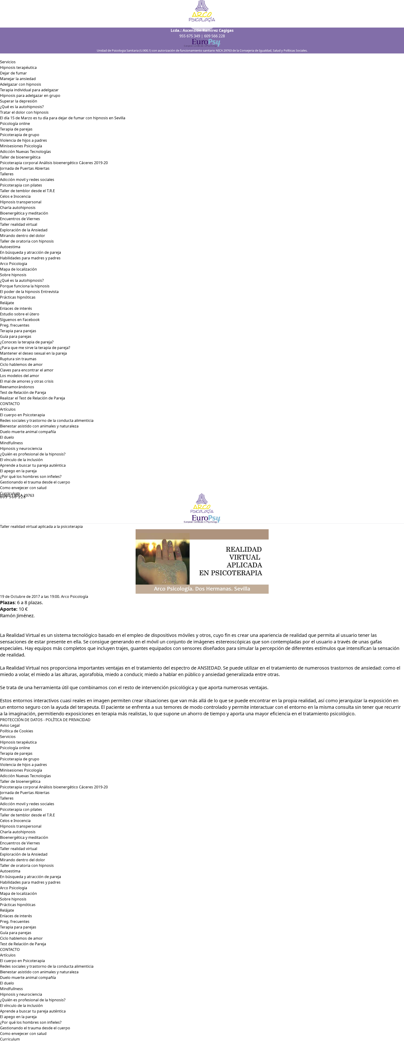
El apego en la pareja (18, 470)
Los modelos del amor (19, 375)
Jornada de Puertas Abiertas (25, 168)
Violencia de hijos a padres (23, 140)
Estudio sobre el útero (19, 314)
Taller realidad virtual (18, 224)
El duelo (7, 437)
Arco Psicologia (13, 263)
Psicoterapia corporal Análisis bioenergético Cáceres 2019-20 (54, 162)
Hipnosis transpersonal (20, 202)
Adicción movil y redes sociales (27, 179)
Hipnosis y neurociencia (21, 448)
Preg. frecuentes (14, 325)
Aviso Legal (10, 725)
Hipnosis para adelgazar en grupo (30, 95)
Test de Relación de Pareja (23, 392)
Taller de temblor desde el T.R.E (27, 190)
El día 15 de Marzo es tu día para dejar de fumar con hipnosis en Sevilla (62, 117)
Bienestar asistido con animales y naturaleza (39, 426)
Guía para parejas (15, 336)
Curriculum (10, 1039)
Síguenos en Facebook (20, 319)
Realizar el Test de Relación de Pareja (32, 398)
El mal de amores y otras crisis (27, 381)
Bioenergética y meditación (24, 213)
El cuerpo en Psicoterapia (22, 414)
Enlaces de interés (16, 915)
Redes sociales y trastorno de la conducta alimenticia (47, 420)
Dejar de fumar (13, 73)
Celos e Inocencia (15, 196)
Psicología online (15, 123)
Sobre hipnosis (13, 274)
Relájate (7, 302)
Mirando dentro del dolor (22, 235)
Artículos (8, 409)
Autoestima (10, 246)
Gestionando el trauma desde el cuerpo (35, 482)
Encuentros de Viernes (20, 218)
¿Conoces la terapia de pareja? (27, 342)
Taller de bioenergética (20, 157)
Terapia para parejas (18, 330)
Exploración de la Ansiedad (23, 230)
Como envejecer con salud (23, 487)
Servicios (8, 61)
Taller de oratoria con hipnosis (27, 241)
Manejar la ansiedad (18, 78)
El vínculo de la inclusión (21, 459)
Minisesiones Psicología (21, 145)
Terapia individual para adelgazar (29, 89)
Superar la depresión (18, 101)
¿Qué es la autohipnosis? (22, 106)
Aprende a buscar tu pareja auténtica (33, 465)
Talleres (7, 173)
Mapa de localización (18, 269)
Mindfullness (11, 442)
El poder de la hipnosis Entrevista (29, 291)
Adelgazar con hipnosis (20, 84)
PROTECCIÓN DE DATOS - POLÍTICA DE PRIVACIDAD (45, 719)
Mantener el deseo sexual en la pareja (33, 353)
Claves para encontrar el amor (27, 370)
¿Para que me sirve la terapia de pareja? (35, 347)
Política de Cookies (16, 731)
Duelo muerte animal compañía (28, 431)
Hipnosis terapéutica (18, 67)
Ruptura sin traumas (18, 358)
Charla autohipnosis (18, 207)
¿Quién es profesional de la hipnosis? (32, 454)
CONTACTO (10, 403)
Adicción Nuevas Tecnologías (25, 151)
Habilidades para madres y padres (30, 258)
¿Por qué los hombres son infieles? (30, 476)
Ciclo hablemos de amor (21, 364)
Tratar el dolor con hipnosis (24, 112)
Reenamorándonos (17, 386)
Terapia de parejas (16, 129)
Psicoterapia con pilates (21, 185)
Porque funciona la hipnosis (25, 286)
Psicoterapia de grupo (19, 134)
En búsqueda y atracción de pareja (30, 252)
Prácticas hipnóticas (18, 297)
